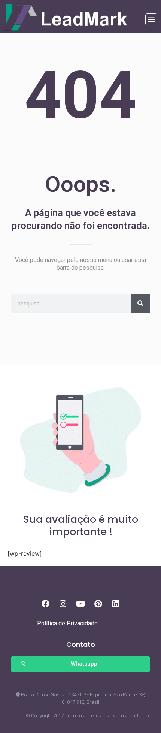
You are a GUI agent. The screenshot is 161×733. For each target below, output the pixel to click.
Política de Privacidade (67, 623)
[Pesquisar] (140, 303)
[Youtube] (80, 604)
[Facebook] (45, 604)
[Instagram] (63, 604)
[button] (151, 19)
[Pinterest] (98, 604)
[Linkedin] (116, 604)
